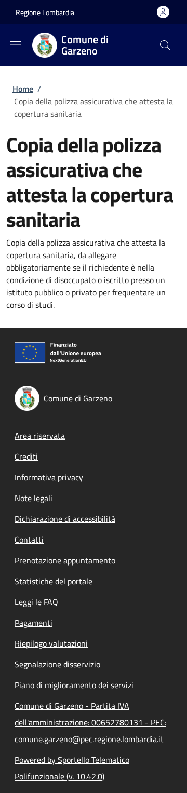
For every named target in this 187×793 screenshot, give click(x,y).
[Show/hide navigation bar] (15, 44)
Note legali (33, 498)
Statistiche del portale (53, 581)
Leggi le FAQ (36, 602)
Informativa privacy (49, 477)
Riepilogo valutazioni (51, 643)
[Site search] (165, 45)
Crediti (26, 456)
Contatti (29, 539)
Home (22, 89)
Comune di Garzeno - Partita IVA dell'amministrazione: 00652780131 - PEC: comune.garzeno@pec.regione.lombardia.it (90, 722)
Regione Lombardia (45, 12)
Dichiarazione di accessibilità (65, 519)
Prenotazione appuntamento (65, 560)
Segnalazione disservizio (57, 664)
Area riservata (40, 435)
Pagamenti (33, 622)
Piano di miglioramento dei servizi (74, 685)
